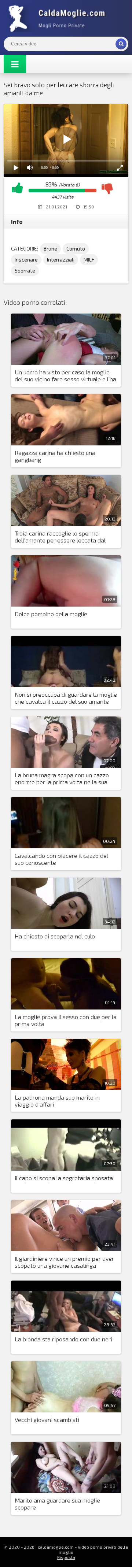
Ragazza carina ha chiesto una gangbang (55, 456)
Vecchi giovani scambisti (47, 1419)
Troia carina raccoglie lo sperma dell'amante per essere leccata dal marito (60, 537)
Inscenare (26, 259)
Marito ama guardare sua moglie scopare (57, 1504)
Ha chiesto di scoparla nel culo (55, 936)
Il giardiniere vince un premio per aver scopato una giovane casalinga (64, 1262)
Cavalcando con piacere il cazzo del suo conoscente (61, 859)
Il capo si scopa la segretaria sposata (64, 1177)
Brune (50, 248)
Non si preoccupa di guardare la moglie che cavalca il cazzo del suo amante (66, 698)
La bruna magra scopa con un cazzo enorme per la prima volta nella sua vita (62, 778)
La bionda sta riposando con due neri (63, 1339)
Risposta (66, 1557)
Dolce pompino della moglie (51, 613)
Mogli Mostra (59, 18)
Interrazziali (60, 259)
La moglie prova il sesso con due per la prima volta (66, 1020)
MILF (89, 259)
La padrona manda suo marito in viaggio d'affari (57, 1101)
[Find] (120, 43)
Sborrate (25, 270)
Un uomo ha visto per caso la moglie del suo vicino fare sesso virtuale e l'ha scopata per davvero (65, 375)
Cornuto (75, 248)
